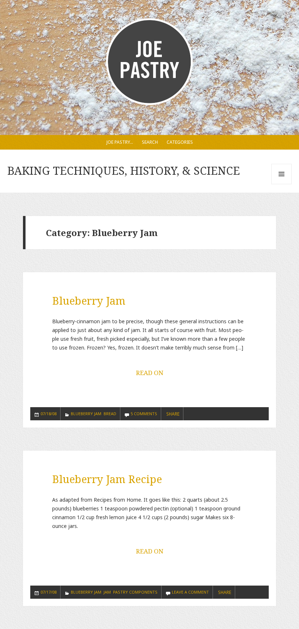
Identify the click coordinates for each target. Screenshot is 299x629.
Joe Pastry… (119, 142)
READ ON (149, 372)
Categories (180, 142)
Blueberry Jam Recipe (107, 479)
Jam (107, 592)
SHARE (172, 414)
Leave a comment (190, 592)
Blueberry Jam (88, 300)
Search (150, 142)
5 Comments (144, 413)
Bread (110, 413)
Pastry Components (135, 592)
